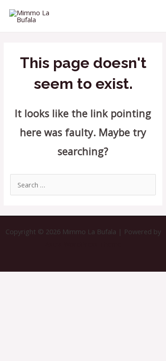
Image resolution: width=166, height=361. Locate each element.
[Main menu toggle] (147, 15)
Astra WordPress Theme (83, 244)
